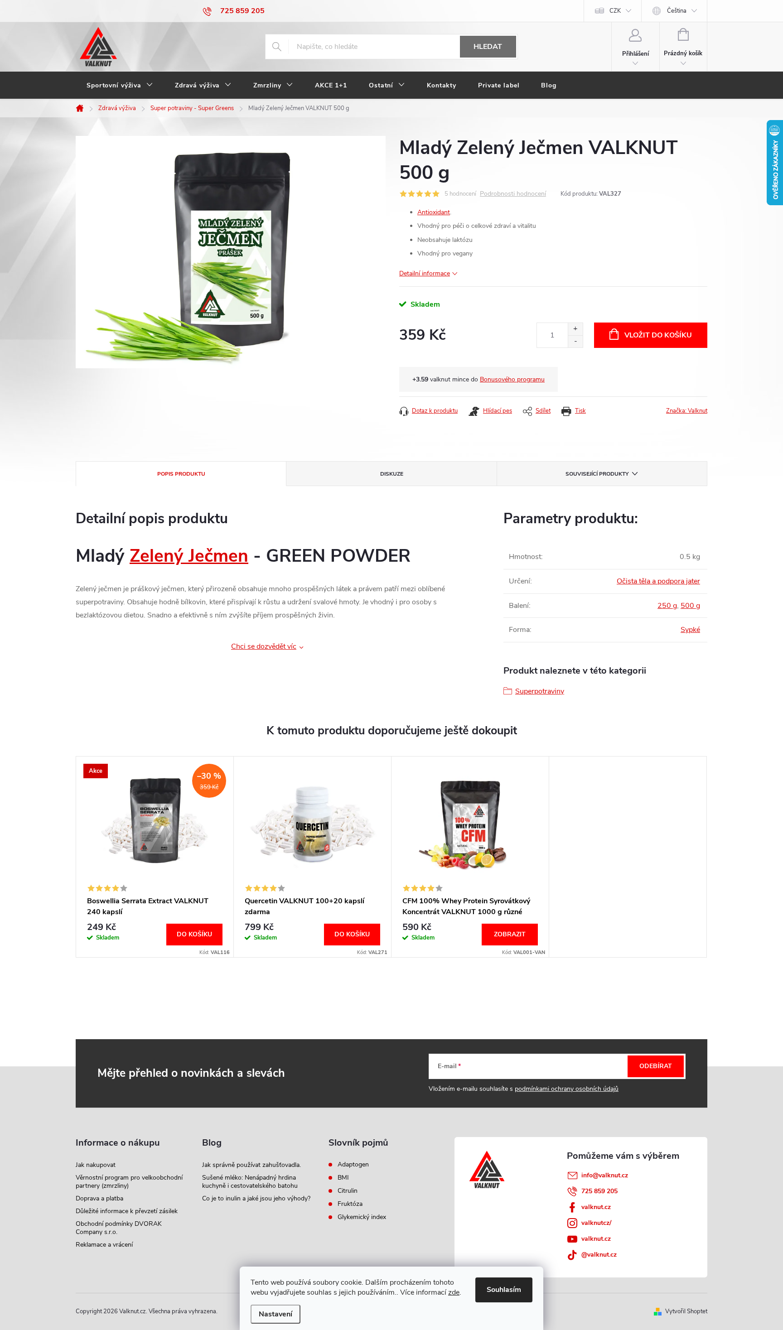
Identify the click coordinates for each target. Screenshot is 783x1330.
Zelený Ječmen (189, 556)
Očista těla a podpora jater (658, 581)
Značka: (686, 411)
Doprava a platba (99, 1198)
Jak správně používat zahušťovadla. (251, 1165)
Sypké (690, 630)
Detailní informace (424, 273)
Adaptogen (353, 1164)
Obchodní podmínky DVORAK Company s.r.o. (119, 1227)
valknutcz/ (596, 1223)
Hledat (488, 47)
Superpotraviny (539, 691)
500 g (690, 606)
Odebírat (655, 1066)
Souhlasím (504, 1290)
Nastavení (275, 1314)
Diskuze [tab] (391, 473)
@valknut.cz (599, 1254)
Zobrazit (510, 934)
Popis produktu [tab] (181, 473)
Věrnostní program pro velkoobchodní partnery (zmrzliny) (129, 1181)
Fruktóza (350, 1204)
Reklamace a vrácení (104, 1244)
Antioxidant (433, 212)
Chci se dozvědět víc (263, 646)
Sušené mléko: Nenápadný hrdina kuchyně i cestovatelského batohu (250, 1181)
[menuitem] (120, 86)
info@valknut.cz (604, 1175)
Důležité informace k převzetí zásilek (127, 1211)
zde (453, 1292)
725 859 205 (599, 1191)
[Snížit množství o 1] (575, 341)
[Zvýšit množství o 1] (575, 329)
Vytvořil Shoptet (686, 1311)
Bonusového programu (512, 379)
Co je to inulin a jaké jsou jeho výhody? (256, 1198)
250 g (667, 606)
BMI (343, 1177)
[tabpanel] (155, 857)
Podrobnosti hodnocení (513, 194)
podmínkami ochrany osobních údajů (567, 1088)
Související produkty (597, 473)
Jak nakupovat (96, 1165)
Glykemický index (362, 1217)
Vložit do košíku (658, 335)
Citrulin (348, 1191)
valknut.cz (596, 1207)
